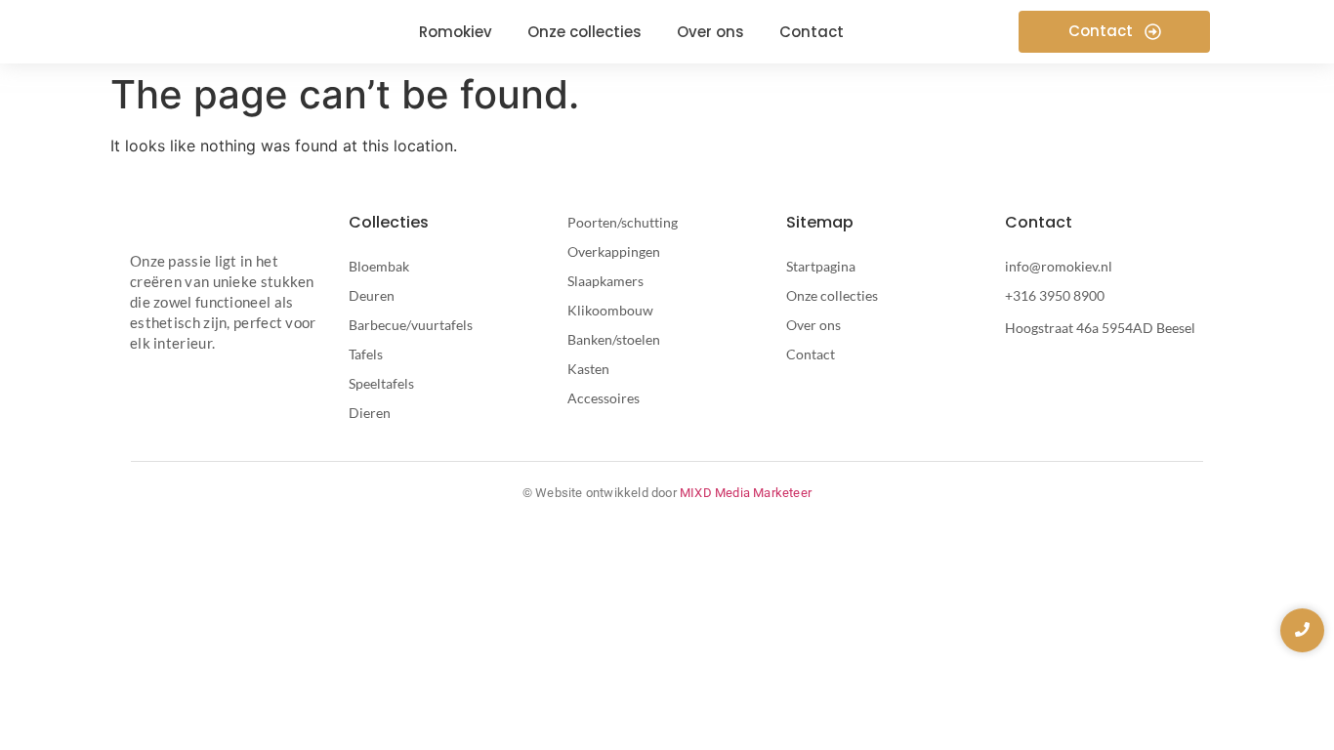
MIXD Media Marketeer (746, 492)
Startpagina (820, 266)
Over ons (813, 324)
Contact (810, 354)
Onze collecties (832, 295)
